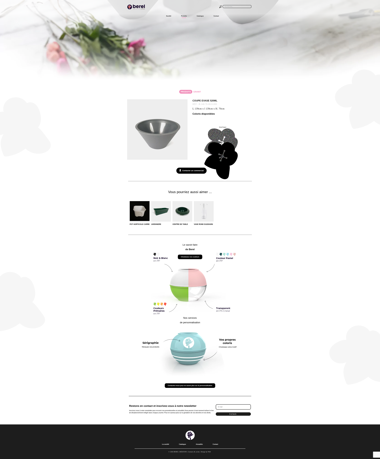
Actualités (199, 447)
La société (165, 447)
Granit (191, 92)
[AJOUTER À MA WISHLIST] (146, 206)
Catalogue (182, 447)
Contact (215, 447)
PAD (209, 455)
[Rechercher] (221, 6)
